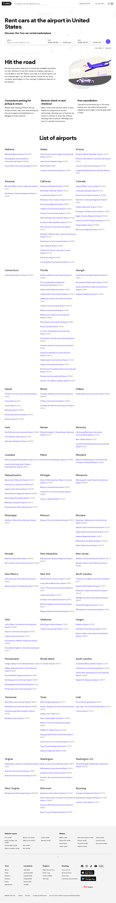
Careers (7, 879)
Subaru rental (82, 846)
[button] (32, 3)
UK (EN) (26, 884)
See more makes (101, 843)
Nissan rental (82, 840)
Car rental (98, 48)
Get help (46, 879)
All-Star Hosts (66, 873)
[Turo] (7, 3)
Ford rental (63, 843)
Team (6, 873)
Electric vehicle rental (12, 848)
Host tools (65, 876)
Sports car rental (29, 837)
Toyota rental (100, 840)
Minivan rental (45, 840)
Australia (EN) (28, 873)
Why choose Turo (49, 870)
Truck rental (45, 837)
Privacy (27, 895)
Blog (101, 866)
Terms (20, 895)
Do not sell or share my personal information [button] (65, 895)
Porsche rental (83, 843)
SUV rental (26, 848)
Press (7, 881)
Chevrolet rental (65, 840)
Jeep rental (63, 846)
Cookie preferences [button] (40, 895)
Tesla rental (100, 837)
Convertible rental (11, 845)
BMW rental (63, 837)
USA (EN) (27, 870)
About (7, 870)
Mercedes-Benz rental (85, 837)
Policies (7, 876)
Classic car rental (29, 840)
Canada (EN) (28, 876)
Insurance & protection (69, 879)
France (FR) (27, 881)
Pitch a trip (46, 873)
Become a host (85, 3)
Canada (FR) (28, 879)
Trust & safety (47, 876)
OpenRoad (8, 884)
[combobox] (32, 3)
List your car (66, 870)
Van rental (26, 845)
